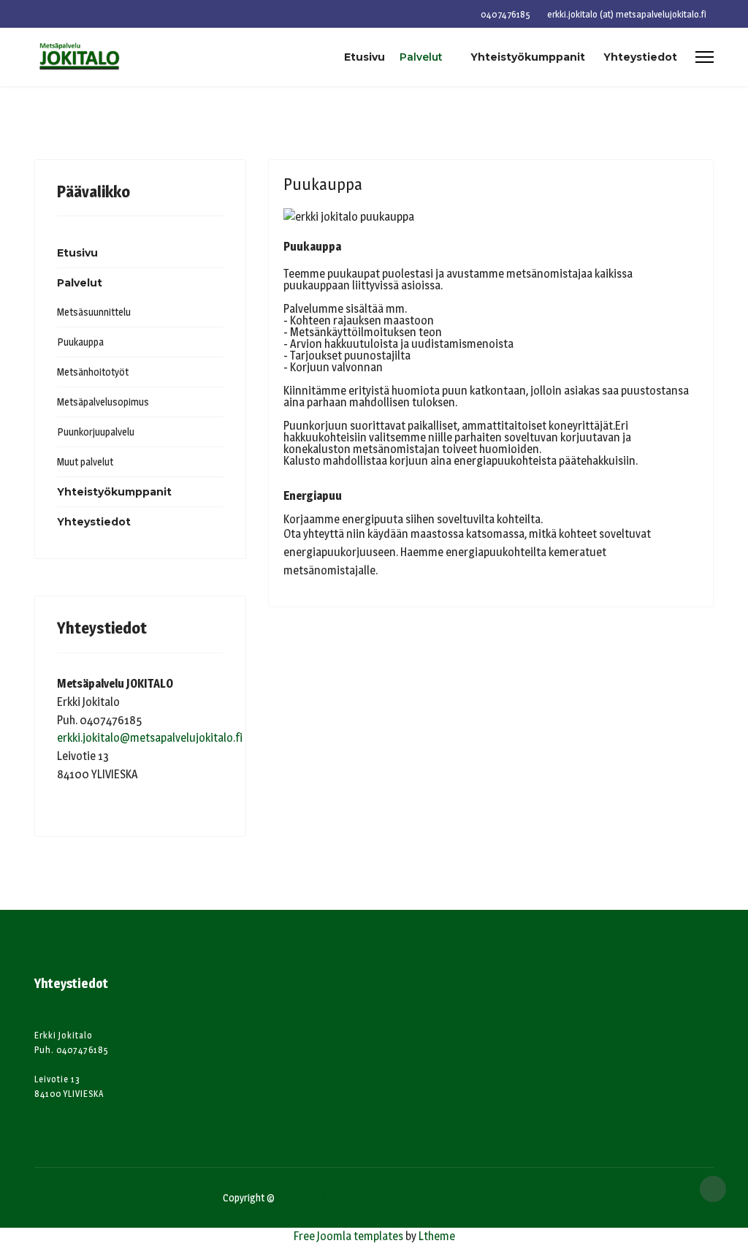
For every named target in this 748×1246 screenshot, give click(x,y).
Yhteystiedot (640, 57)
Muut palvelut (85, 461)
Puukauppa (80, 341)
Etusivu (364, 57)
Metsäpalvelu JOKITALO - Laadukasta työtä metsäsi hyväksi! (400, 1197)
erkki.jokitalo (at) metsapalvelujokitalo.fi (626, 14)
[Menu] (704, 57)
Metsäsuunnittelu (94, 311)
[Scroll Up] (713, 1189)
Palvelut (421, 57)
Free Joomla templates (348, 1236)
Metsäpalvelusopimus (103, 401)
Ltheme (437, 1236)
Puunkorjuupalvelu (95, 431)
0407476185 (505, 14)
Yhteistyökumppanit (527, 57)
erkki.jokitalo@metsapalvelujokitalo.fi (150, 738)
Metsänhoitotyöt (93, 371)
